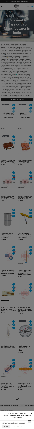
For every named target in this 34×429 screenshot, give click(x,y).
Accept (6, 426)
